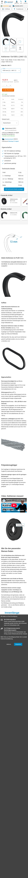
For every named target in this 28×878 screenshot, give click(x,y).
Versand (11, 81)
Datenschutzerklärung (7, 639)
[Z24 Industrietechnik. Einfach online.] (8, 2)
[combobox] (10, 70)
